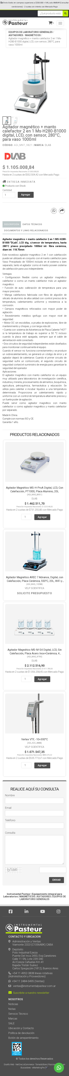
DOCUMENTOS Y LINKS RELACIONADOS (26, 230)
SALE (11, 1023)
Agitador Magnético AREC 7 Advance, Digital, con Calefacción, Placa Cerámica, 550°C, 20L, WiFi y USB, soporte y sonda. (34, 581)
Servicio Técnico (18, 1013)
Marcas (12, 1018)
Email (8, 807)
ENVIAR (56, 880)
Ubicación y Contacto (21, 1028)
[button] (50, 22)
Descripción (11, 224)
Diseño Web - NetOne (13, 1064)
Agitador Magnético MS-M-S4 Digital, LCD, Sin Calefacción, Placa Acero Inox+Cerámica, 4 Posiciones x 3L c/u (35, 653)
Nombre (10, 795)
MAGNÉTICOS (33, 35)
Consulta (10, 832)
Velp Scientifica (34, 588)
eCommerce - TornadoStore (35, 1064)
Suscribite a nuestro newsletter (30, 992)
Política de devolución (21, 1033)
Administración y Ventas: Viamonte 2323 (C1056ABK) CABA (30, 943)
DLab (48, 145)
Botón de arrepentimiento (23, 1037)
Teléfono (10, 820)
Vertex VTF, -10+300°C (34, 739)
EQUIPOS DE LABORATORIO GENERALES (31, 32)
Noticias (13, 1004)
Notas (12, 1009)
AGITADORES (16, 35)
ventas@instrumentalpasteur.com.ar (34, 986)
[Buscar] (65, 13)
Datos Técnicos (32, 224)
